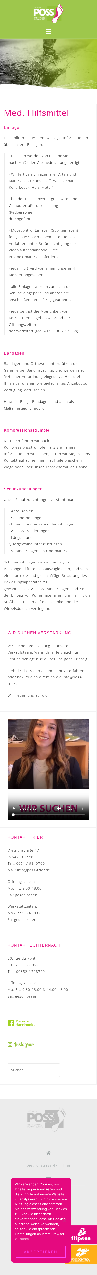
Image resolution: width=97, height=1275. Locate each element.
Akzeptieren (41, 1252)
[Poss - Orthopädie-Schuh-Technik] (46, 1119)
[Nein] (64, 1220)
